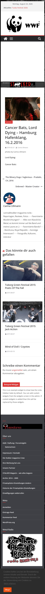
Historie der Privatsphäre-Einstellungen (19, 488)
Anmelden (7, 507)
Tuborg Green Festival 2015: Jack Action (20, 327)
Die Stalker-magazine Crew (13, 458)
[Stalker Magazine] (5, 39)
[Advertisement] (22, 61)
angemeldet (17, 370)
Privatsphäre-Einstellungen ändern (17, 483)
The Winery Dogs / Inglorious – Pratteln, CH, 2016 (24, 179)
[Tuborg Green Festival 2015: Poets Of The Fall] (22, 262)
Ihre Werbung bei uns (11, 463)
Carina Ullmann (23, 148)
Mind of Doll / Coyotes (17, 346)
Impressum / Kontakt (11, 453)
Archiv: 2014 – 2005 (10, 478)
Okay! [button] (7, 590)
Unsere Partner (9, 468)
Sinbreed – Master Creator (27, 186)
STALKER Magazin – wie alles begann (17, 473)
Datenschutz (10, 447)
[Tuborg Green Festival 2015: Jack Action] (22, 303)
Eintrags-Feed (8, 512)
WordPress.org (9, 522)
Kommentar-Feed (10, 517)
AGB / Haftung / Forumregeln (14, 443)
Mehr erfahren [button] (10, 584)
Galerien (9, 122)
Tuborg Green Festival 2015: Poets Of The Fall (20, 286)
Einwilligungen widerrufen (13, 493)
